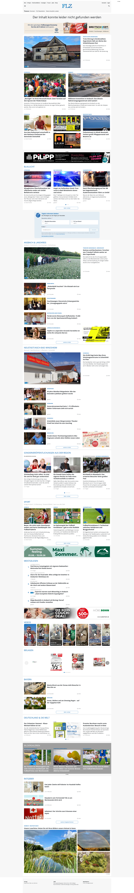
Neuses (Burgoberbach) (30, 748)
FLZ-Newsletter (40, 11)
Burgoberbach (87, 748)
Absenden (94, 229)
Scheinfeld (27, 72)
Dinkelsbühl (33, 245)
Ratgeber (29, 778)
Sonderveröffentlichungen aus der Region (47, 452)
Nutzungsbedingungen (58, 883)
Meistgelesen (31, 561)
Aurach (56, 507)
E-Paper (29, 3)
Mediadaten (86, 881)
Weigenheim (50, 388)
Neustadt (26, 350)
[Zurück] (26, 663)
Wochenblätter (36, 3)
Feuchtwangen (43, 245)
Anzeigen (43, 3)
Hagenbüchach (87, 170)
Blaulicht (29, 166)
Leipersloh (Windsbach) (53, 328)
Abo (25, 3)
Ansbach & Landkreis (35, 242)
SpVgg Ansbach (28, 504)
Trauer (49, 3)
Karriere (35, 883)
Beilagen (28, 650)
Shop (56, 3)
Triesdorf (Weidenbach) (89, 248)
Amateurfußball (47, 504)
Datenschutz (66, 883)
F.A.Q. (84, 883)
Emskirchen (50, 433)
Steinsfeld (27, 114)
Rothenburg (51, 245)
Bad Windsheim (58, 170)
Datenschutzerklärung (60, 234)
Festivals (32, 11)
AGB (55, 881)
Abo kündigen (73, 883)
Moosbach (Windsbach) (102, 456)
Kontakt (104, 3)
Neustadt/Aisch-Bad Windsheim (40, 347)
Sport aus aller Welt (59, 504)
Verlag (25, 881)
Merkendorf (100, 248)
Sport (27, 502)
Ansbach (70, 72)
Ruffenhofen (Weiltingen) (54, 313)
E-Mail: (44, 226)
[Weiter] (107, 663)
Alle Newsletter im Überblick (47, 236)
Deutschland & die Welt (37, 717)
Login (108, 3)
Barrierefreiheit (57, 884)
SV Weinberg (38, 504)
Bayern (28, 679)
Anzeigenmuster (89, 883)
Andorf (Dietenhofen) (39, 572)
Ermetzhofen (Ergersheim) (90, 36)
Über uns (31, 883)
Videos (27, 622)
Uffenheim (27, 170)
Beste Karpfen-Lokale (52, 11)
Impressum (26, 883)
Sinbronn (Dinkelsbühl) (60, 748)
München (49, 697)
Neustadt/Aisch (87, 114)
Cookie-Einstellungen (65, 884)
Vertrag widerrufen (74, 884)
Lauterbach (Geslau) (35, 564)
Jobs (53, 3)
